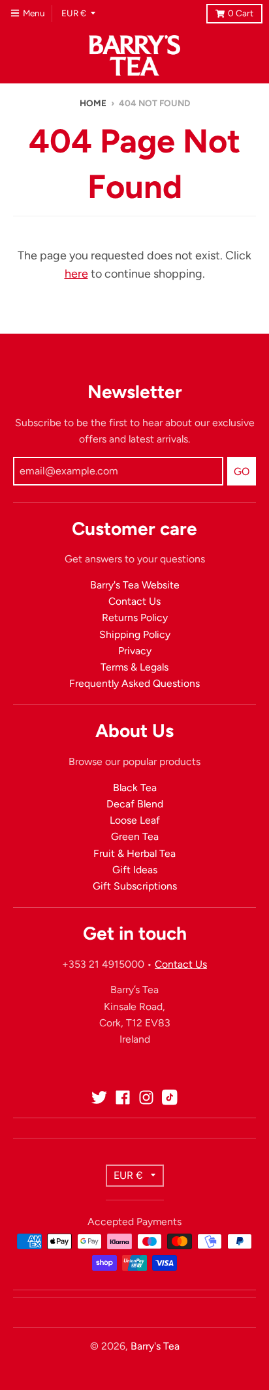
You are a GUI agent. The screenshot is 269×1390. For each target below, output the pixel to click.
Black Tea (135, 787)
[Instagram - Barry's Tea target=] (146, 1097)
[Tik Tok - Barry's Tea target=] (170, 1097)
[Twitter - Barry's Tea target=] (99, 1097)
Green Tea (135, 836)
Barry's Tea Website (135, 585)
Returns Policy (135, 617)
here (76, 274)
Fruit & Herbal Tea (134, 853)
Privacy (134, 650)
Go (241, 471)
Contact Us (134, 601)
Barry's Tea (155, 1346)
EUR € (73, 13)
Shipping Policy (134, 634)
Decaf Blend (134, 804)
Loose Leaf (135, 820)
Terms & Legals (134, 667)
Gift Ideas (134, 869)
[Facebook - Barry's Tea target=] (123, 1097)
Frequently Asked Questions (134, 683)
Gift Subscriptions (135, 886)
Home (93, 103)
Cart (240, 13)
